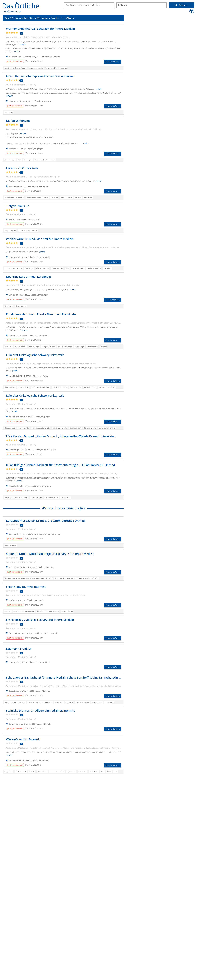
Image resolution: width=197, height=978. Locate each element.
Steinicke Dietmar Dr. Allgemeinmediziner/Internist (40, 710)
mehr (23, 44)
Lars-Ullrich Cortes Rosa (22, 168)
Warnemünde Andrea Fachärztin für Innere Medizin (40, 29)
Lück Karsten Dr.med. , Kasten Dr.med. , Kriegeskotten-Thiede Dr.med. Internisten (60, 436)
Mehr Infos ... (114, 61)
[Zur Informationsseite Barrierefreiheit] (191, 11)
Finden (183, 4)
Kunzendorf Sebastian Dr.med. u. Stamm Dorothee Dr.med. (46, 521)
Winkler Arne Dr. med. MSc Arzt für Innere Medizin (39, 239)
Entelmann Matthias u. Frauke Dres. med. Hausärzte (41, 314)
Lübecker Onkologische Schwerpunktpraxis (35, 355)
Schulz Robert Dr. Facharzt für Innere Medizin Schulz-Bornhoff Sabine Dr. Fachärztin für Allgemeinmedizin (76, 677)
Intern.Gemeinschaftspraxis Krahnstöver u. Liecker (40, 76)
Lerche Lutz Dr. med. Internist (26, 587)
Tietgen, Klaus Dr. (17, 206)
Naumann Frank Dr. (19, 649)
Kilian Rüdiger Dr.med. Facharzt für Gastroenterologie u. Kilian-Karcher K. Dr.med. (61, 465)
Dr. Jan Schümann (18, 121)
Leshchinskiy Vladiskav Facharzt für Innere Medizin (40, 620)
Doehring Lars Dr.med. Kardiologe (29, 276)
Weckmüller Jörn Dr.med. (23, 739)
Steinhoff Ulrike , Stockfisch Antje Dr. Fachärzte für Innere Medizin (50, 554)
